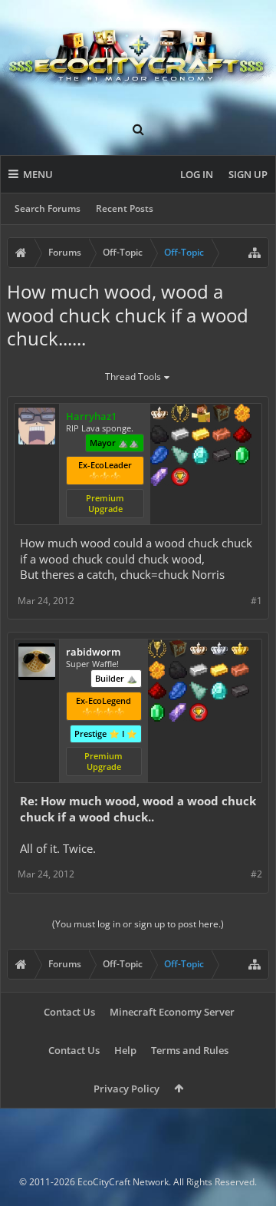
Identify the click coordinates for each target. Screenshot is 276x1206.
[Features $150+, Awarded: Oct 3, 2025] (221, 436)
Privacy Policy (126, 1088)
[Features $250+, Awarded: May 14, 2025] (178, 692)
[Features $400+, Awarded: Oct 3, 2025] (201, 457)
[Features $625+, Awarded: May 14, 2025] (157, 714)
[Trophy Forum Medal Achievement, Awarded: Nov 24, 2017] (180, 478)
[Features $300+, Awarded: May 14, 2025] (198, 692)
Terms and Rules (189, 1050)
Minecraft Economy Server (172, 1012)
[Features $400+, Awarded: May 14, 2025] (219, 692)
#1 (256, 600)
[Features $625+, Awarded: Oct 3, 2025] (242, 457)
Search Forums (47, 208)
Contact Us (69, 1012)
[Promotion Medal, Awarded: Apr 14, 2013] (221, 414)
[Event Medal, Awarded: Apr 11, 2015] (157, 650)
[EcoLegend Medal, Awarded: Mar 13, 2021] (240, 650)
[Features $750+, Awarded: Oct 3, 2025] (159, 478)
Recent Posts (124, 208)
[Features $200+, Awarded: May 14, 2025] (157, 692)
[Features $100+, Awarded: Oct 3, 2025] (201, 436)
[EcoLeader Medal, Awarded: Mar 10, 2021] (198, 650)
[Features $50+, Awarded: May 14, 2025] (178, 671)
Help (125, 1050)
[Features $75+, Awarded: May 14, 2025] (198, 671)
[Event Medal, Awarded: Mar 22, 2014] (180, 414)
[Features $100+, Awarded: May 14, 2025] (219, 671)
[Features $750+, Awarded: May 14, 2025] (178, 714)
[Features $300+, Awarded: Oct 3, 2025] (180, 457)
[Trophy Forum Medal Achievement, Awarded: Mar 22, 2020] (198, 714)
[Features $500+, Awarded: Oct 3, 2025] (221, 457)
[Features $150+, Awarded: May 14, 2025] (240, 671)
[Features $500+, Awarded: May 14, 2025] (240, 692)
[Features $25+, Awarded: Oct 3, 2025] (242, 414)
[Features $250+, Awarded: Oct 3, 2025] (159, 457)
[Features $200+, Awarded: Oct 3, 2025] (242, 436)
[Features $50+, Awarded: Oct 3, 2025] (159, 436)
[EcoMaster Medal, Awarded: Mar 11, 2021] (219, 650)
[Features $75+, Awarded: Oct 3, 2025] (180, 436)
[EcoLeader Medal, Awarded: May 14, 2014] (159, 414)
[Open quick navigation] (254, 252)
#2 (256, 874)
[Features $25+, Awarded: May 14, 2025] (157, 671)
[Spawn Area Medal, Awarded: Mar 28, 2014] (201, 414)
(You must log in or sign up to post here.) (138, 923)
